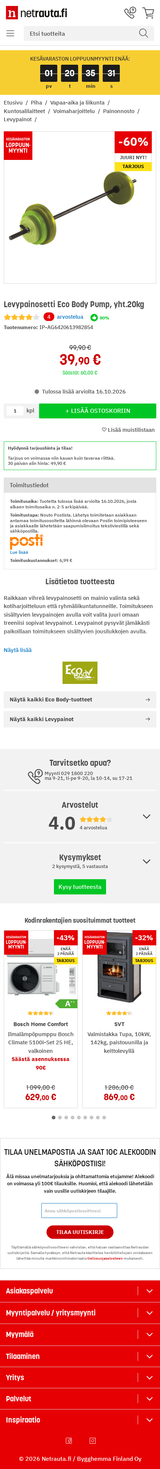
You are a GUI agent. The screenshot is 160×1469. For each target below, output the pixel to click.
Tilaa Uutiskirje (80, 1232)
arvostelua (65, 316)
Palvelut (18, 1399)
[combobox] (89, 33)
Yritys (15, 1377)
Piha (37, 102)
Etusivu (14, 102)
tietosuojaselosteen (105, 1258)
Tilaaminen (23, 1356)
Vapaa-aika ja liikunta (78, 102)
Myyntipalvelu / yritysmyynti (51, 1313)
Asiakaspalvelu (29, 1291)
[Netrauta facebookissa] (69, 1440)
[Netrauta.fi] (36, 12)
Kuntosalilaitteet (25, 111)
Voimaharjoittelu (74, 111)
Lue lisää (19, 552)
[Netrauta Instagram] (93, 1440)
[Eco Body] (80, 673)
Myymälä (19, 1334)
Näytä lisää (18, 649)
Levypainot (18, 119)
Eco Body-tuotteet (51, 699)
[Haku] (143, 33)
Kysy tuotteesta (80, 886)
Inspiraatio (23, 1420)
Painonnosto (119, 111)
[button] (10, 33)
